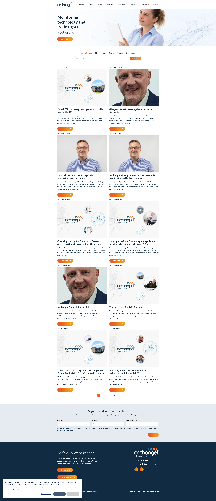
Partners (120, 53)
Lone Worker (121, 4)
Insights (155, 4)
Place (100, 4)
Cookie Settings (46, 494)
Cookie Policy (142, 491)
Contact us (64, 470)
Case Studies (130, 53)
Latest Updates (86, 53)
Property (91, 4)
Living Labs (109, 4)
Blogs (97, 53)
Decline (73, 494)
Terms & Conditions (153, 491)
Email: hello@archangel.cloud (146, 464)
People (81, 4)
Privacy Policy (133, 491)
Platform (132, 4)
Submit (153, 435)
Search (134, 58)
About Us (144, 4)
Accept (59, 494)
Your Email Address (131, 420)
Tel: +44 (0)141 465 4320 (144, 460)
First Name (60, 420)
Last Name (94, 420)
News (104, 53)
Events (111, 53)
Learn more (64, 39)
